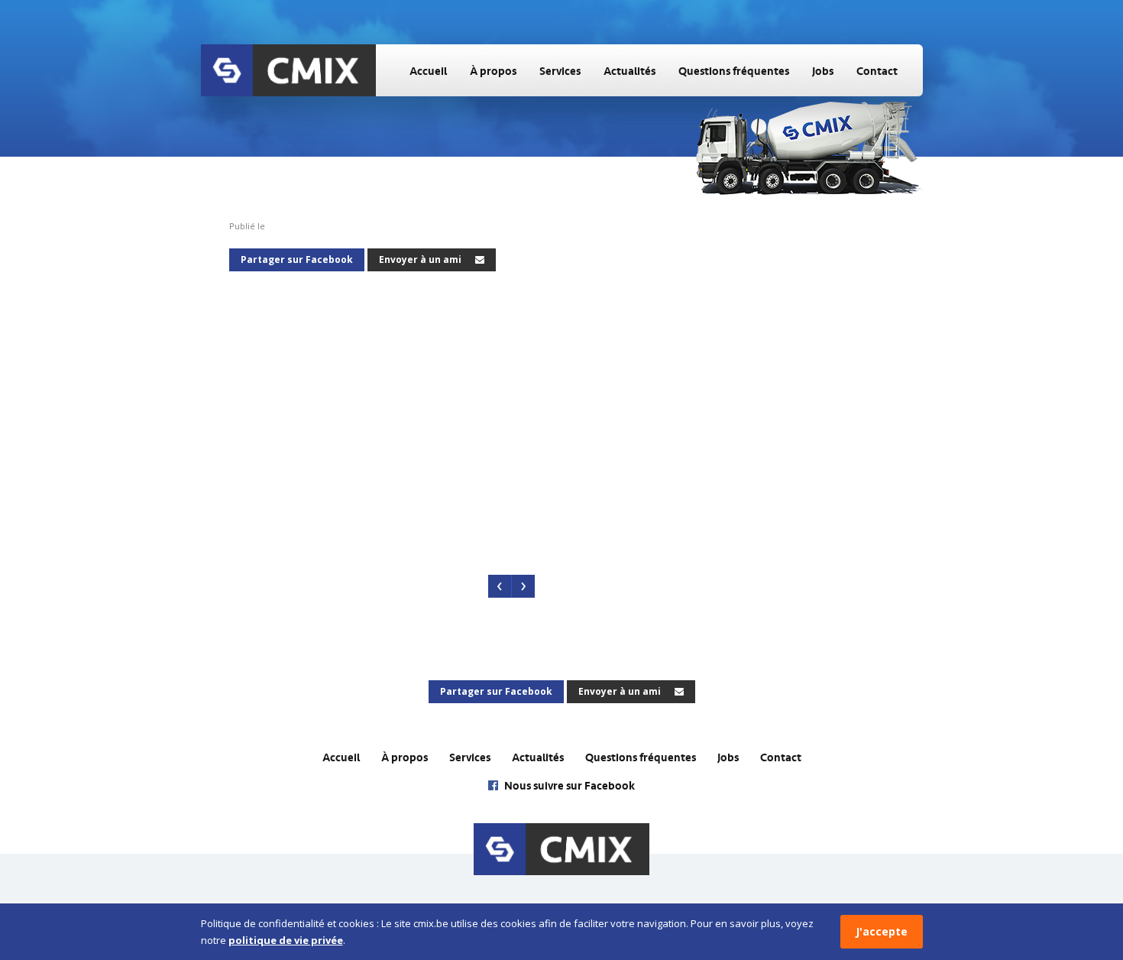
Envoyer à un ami (421, 259)
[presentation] (500, 586)
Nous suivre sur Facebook (568, 786)
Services (560, 71)
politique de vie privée (285, 940)
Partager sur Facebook (297, 259)
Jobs (822, 71)
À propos (493, 71)
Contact (877, 71)
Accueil (428, 71)
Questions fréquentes (733, 71)
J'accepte (882, 931)
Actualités (629, 71)
